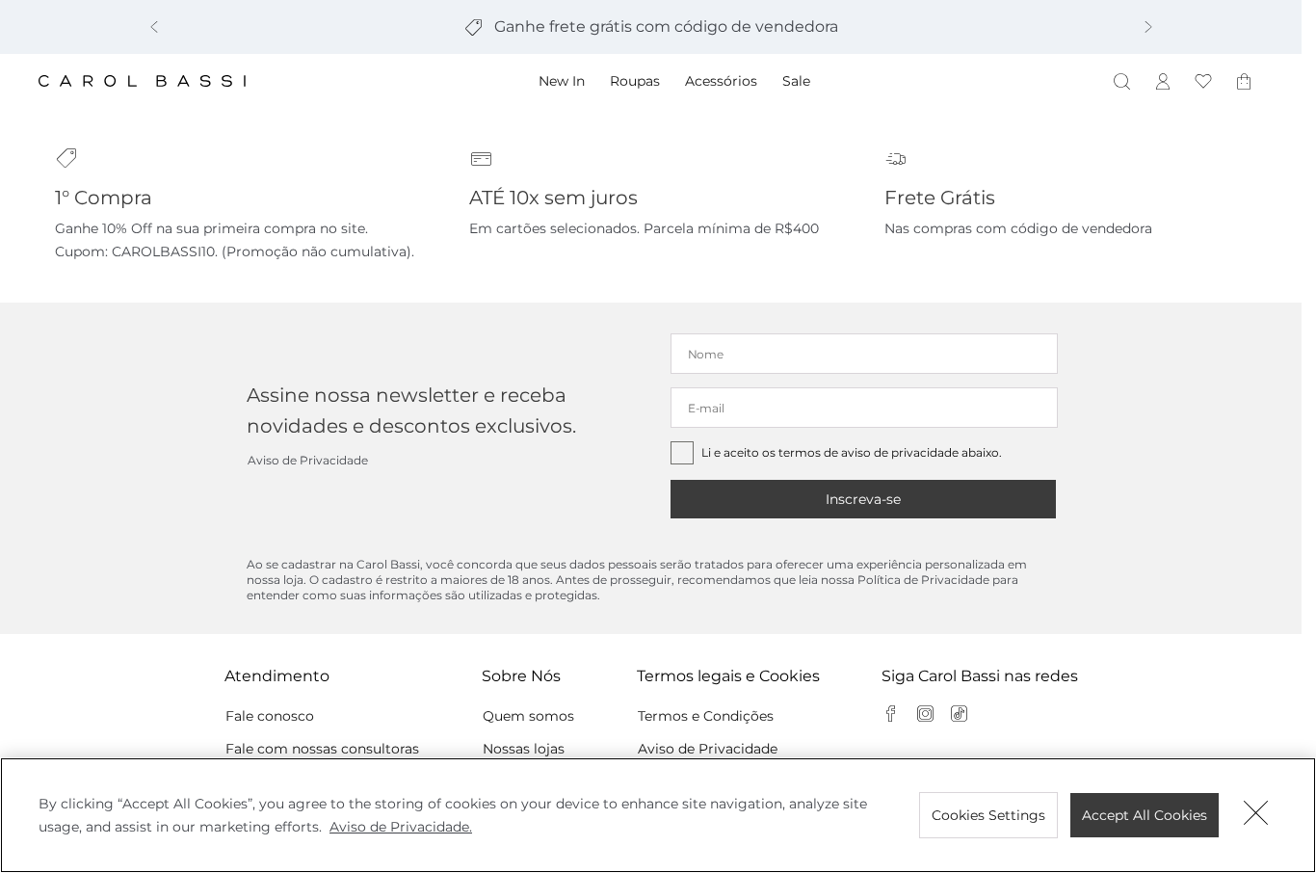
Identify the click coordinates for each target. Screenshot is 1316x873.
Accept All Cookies (1144, 815)
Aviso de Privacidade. (400, 826)
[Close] (1256, 815)
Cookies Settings (988, 815)
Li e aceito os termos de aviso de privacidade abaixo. (851, 452)
